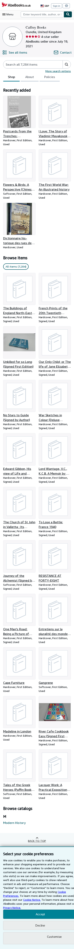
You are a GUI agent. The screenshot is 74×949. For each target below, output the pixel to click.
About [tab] (29, 77)
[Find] (68, 14)
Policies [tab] (49, 77)
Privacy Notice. (12, 907)
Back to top (37, 840)
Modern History (14, 823)
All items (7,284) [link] (16, 266)
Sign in (56, 5)
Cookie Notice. (32, 899)
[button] (67, 64)
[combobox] (42, 14)
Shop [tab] (11, 77)
